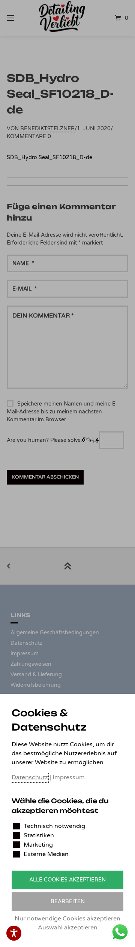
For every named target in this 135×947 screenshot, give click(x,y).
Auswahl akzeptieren (68, 927)
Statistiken (39, 835)
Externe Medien (46, 854)
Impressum (68, 777)
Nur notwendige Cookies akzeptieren (67, 918)
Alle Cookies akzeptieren (67, 880)
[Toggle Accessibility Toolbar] (14, 933)
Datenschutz (30, 777)
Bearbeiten (68, 901)
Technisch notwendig (54, 826)
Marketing (38, 845)
